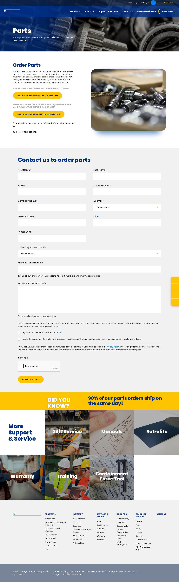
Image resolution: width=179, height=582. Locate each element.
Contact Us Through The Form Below (39, 114)
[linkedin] (155, 571)
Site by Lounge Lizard (23, 571)
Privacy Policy (112, 346)
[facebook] (162, 571)
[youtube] (151, 575)
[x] (148, 571)
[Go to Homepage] (12, 11)
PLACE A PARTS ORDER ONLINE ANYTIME (37, 95)
